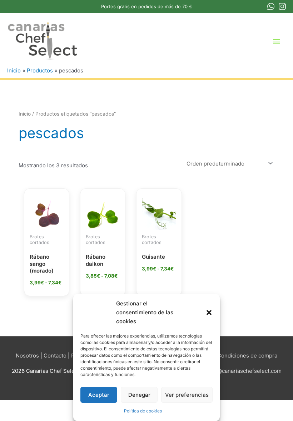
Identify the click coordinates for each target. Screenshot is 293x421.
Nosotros (27, 355)
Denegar (139, 394)
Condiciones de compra (247, 355)
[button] (209, 312)
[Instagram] (282, 6)
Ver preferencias (187, 394)
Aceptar (98, 394)
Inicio (25, 114)
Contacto (55, 355)
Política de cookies (143, 411)
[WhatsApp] (270, 6)
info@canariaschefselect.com (244, 370)
